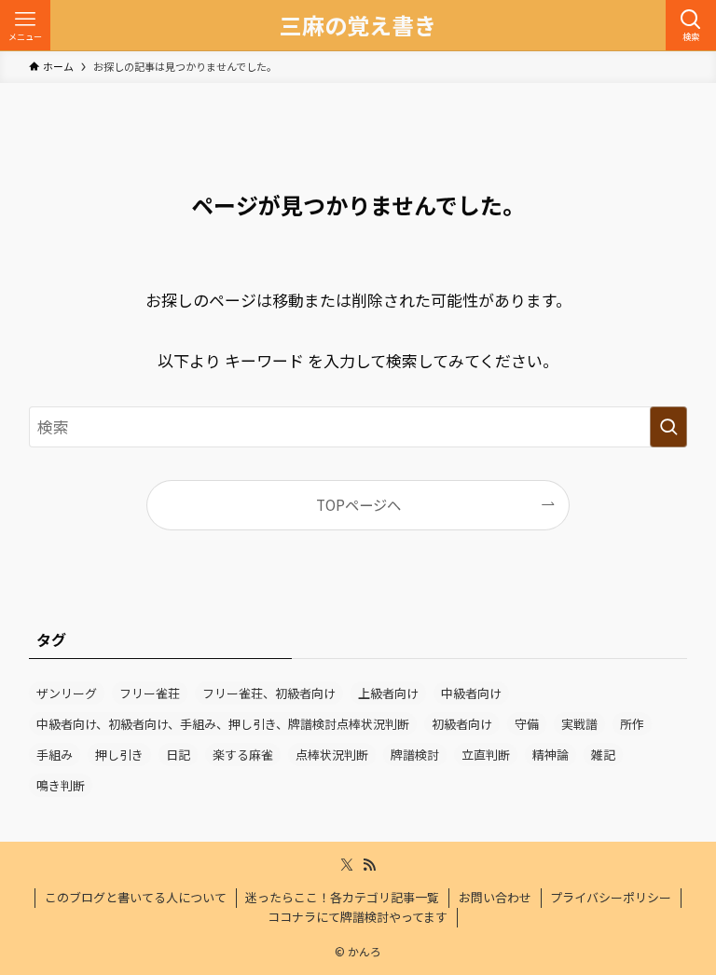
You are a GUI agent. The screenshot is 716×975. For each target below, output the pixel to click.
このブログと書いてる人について (136, 897)
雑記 (603, 754)
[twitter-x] (346, 865)
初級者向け (462, 724)
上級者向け (388, 693)
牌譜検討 (415, 754)
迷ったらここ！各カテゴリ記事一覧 (342, 897)
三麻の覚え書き (358, 25)
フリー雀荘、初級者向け (269, 693)
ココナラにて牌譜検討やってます (358, 917)
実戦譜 (579, 724)
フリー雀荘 (149, 693)
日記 (178, 754)
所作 (632, 724)
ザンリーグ (66, 693)
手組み (54, 754)
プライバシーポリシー (610, 897)
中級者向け (471, 693)
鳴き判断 (60, 785)
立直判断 (485, 754)
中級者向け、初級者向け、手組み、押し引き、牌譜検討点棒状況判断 (222, 724)
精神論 (550, 754)
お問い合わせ (495, 897)
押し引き (119, 754)
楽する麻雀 (243, 754)
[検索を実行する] (668, 426)
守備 (527, 724)
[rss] (369, 865)
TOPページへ (358, 504)
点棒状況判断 (332, 754)
